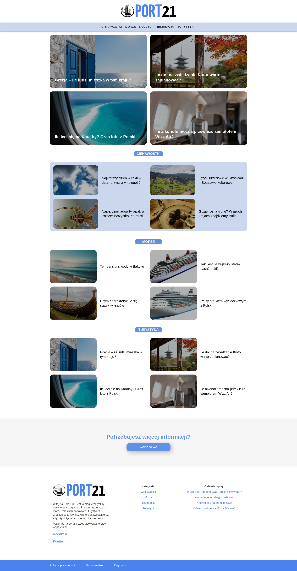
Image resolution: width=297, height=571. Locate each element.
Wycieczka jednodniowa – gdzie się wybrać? (214, 491)
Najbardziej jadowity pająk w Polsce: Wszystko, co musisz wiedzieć (124, 214)
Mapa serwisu (94, 565)
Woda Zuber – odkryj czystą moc (214, 497)
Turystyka (187, 26)
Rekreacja (165, 26)
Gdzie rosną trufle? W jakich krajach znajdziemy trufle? (220, 214)
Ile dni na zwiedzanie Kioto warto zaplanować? (188, 77)
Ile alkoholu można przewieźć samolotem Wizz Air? (195, 134)
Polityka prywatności (62, 565)
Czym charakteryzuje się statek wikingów (119, 303)
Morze (130, 26)
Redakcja (60, 534)
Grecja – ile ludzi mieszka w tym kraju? (93, 80)
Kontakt (59, 541)
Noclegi (145, 26)
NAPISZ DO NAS (148, 447)
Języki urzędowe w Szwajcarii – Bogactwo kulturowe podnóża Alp (221, 180)
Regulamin (120, 565)
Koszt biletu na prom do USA (214, 502)
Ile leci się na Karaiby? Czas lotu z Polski (95, 136)
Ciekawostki (111, 26)
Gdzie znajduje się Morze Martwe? (214, 508)
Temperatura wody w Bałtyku (122, 266)
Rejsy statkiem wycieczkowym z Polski (223, 303)
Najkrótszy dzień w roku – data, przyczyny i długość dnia (121, 180)
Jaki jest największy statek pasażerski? (220, 266)
